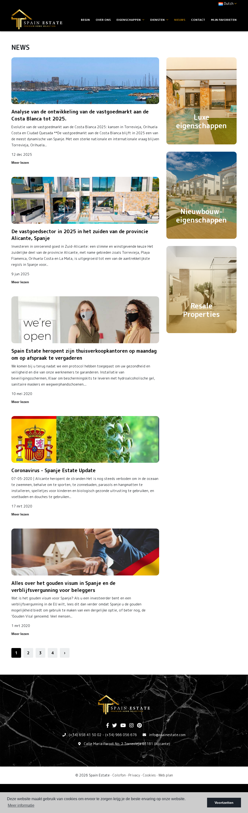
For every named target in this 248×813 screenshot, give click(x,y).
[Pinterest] (139, 725)
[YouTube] (123, 725)
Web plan (165, 775)
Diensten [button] (157, 20)
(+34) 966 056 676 (121, 734)
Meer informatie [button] (21, 805)
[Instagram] (131, 725)
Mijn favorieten (224, 20)
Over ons (103, 20)
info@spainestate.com (167, 734)
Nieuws (179, 20)
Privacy (134, 775)
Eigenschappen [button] (128, 20)
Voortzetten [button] (224, 803)
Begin (85, 20)
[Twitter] (114, 725)
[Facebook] (107, 725)
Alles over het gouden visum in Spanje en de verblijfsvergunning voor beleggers (63, 586)
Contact (198, 20)
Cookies (149, 775)
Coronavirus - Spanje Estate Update (53, 470)
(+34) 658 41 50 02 (85, 734)
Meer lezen (20, 162)
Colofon (119, 775)
